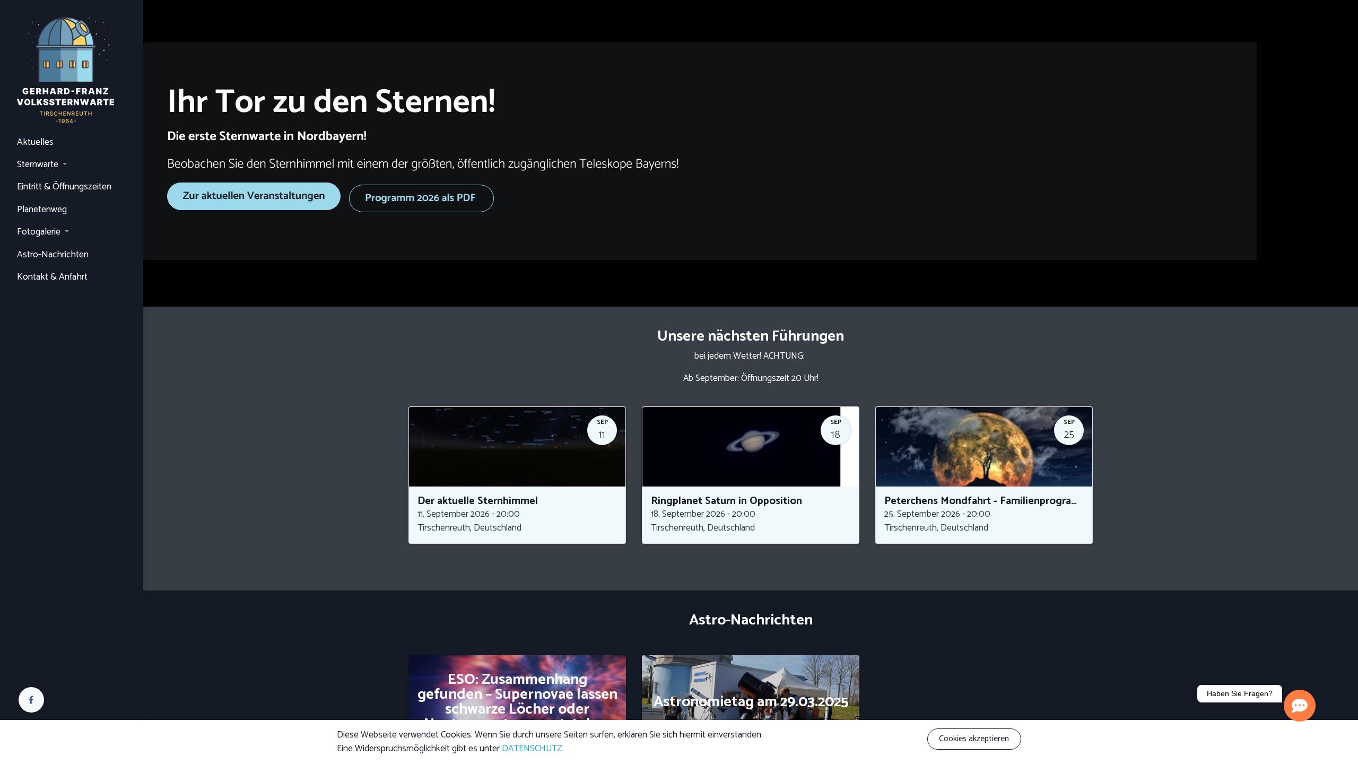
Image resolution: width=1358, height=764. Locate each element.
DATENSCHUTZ (532, 748)
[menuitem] (72, 143)
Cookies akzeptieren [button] (974, 739)
